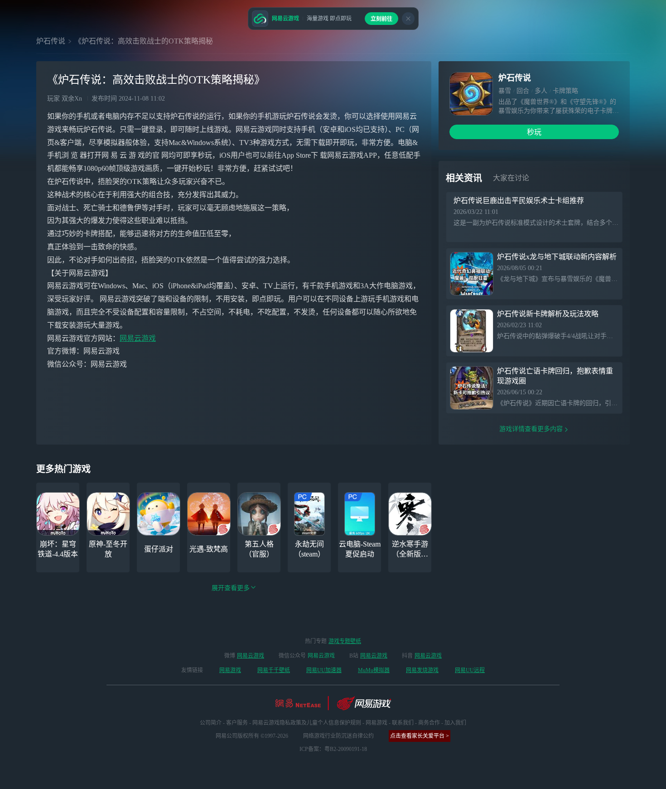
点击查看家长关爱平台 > (419, 736)
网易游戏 (230, 670)
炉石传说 (50, 41)
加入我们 (455, 723)
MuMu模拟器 (374, 670)
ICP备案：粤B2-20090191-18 (333, 749)
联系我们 (403, 723)
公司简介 (211, 723)
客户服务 (237, 723)
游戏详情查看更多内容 (531, 429)
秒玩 (534, 132)
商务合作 (429, 723)
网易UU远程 (470, 670)
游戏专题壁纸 (344, 641)
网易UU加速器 (324, 670)
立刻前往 (381, 19)
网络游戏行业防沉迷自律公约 (338, 736)
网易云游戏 (138, 338)
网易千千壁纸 (273, 670)
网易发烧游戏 (422, 670)
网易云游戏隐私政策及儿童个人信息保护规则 (306, 723)
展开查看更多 (231, 588)
